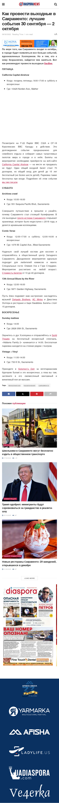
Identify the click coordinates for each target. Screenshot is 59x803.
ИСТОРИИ (8, 445)
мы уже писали (9, 182)
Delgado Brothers (21, 299)
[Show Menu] (3, 4)
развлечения (29, 385)
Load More (29, 578)
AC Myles (37, 299)
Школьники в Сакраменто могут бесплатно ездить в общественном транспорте (27, 452)
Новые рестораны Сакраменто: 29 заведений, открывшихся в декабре (29, 563)
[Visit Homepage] (29, 4)
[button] (29, 625)
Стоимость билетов (12, 272)
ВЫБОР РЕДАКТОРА (12, 556)
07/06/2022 (7, 458)
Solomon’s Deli (26, 368)
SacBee (48, 63)
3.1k (15, 458)
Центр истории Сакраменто (31, 218)
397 (15, 515)
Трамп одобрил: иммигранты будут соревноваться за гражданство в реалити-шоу (27, 508)
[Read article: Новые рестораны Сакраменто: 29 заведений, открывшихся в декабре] (29, 539)
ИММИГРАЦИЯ (10, 499)
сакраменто (44, 385)
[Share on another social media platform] (50, 394)
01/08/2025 (7, 569)
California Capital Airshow (15, 164)
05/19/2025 (7, 515)
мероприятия (15, 385)
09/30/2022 (6, 34)
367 (15, 569)
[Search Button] (55, 4)
